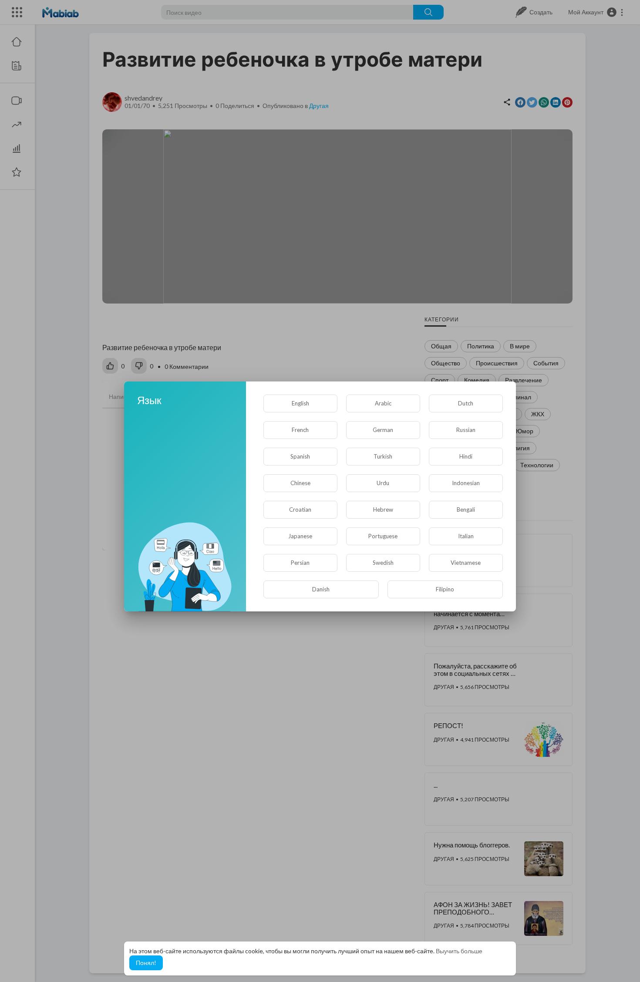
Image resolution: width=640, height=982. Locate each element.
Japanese (300, 536)
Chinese (300, 482)
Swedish (383, 562)
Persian (300, 562)
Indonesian (466, 482)
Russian (465, 429)
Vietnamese (466, 562)
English (300, 403)
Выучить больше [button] (459, 951)
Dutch (465, 403)
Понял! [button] (146, 962)
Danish (321, 589)
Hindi (465, 456)
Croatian (300, 509)
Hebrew (383, 509)
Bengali (466, 509)
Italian (466, 536)
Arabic (383, 403)
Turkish (383, 456)
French (300, 429)
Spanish (300, 456)
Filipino (445, 589)
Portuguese (382, 536)
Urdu (383, 482)
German (383, 429)
